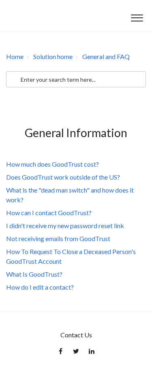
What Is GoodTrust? (34, 274)
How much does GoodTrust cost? (52, 164)
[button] (137, 16)
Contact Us (76, 335)
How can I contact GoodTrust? (49, 212)
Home (15, 56)
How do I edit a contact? (40, 287)
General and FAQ (106, 56)
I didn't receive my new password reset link (65, 225)
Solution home (53, 56)
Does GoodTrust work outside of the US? (63, 177)
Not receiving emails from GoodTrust (58, 238)
